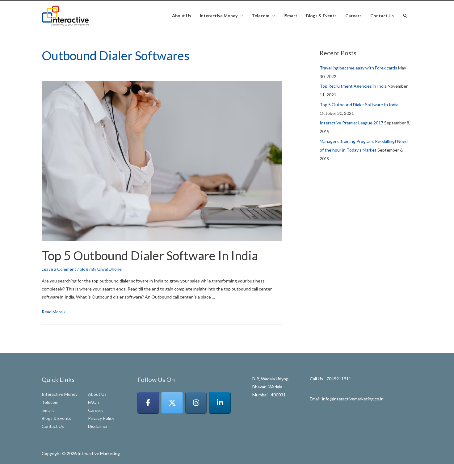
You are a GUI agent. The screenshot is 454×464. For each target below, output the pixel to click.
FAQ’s (94, 402)
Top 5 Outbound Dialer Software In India (150, 255)
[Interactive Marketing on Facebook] (148, 403)
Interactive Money (219, 15)
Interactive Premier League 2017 (351, 122)
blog (84, 269)
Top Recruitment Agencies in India (353, 86)
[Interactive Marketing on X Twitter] (172, 403)
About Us (181, 15)
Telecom (260, 15)
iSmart (290, 15)
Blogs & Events (321, 15)
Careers (353, 15)
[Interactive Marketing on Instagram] (196, 403)
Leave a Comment (59, 269)
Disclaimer (98, 426)
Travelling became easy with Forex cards (358, 67)
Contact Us (382, 15)
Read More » (53, 311)
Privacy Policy (101, 418)
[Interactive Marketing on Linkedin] (220, 403)
